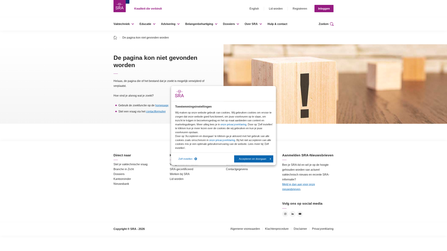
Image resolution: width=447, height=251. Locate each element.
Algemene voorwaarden (245, 228)
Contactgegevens (237, 169)
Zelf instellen (185, 159)
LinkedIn (293, 214)
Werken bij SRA (180, 174)
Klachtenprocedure (277, 228)
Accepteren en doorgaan (252, 159)
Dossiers (229, 23)
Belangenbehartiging (199, 23)
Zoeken (324, 23)
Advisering (168, 23)
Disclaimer (300, 228)
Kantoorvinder (122, 178)
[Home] (115, 37)
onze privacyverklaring (233, 124)
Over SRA (251, 23)
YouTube (300, 214)
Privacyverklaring (323, 228)
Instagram (285, 214)
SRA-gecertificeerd (181, 169)
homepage (161, 105)
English (254, 8)
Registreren (300, 8)
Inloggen (324, 8)
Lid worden (276, 8)
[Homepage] (119, 6)
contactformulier (156, 111)
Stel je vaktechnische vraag (130, 164)
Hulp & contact (277, 23)
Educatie (145, 23)
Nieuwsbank (121, 183)
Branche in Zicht (123, 169)
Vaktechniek (121, 23)
